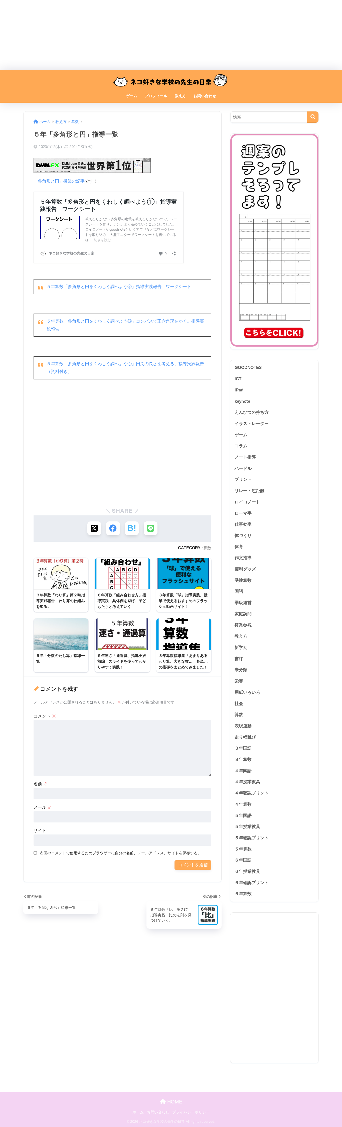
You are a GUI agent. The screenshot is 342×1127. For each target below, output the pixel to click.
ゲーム (131, 96)
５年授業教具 (247, 826)
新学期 (241, 647)
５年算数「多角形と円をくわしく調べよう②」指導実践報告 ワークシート (119, 286)
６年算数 (243, 893)
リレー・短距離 (249, 490)
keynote (242, 401)
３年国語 (243, 748)
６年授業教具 (247, 871)
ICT (238, 378)
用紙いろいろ (247, 692)
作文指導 (243, 557)
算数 (207, 547)
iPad (239, 390)
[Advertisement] (150, 35)
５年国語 (243, 815)
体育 (239, 546)
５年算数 (243, 849)
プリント (243, 479)
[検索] (312, 117)
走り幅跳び (245, 737)
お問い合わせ (205, 96)
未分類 (241, 669)
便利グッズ (245, 569)
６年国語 (243, 860)
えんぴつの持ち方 (252, 412)
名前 (41, 784)
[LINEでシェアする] (150, 528)
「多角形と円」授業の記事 (59, 181)
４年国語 (243, 770)
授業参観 (243, 625)
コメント (45, 716)
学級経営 (243, 602)
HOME (174, 1101)
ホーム (138, 1112)
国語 (239, 591)
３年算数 (243, 759)
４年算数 (243, 804)
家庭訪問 (243, 614)
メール (43, 807)
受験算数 (243, 580)
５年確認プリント (252, 837)
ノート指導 (245, 457)
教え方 (180, 96)
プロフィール (156, 96)
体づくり (243, 535)
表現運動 (243, 726)
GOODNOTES (248, 367)
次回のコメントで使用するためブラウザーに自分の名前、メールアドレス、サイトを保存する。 (120, 853)
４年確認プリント (252, 793)
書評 (239, 658)
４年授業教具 (247, 781)
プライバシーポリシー (191, 1112)
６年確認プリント (252, 882)
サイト (40, 830)
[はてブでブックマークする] (132, 528)
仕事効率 (243, 524)
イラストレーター (252, 423)
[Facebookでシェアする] (113, 528)
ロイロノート (247, 502)
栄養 (239, 681)
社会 (239, 703)
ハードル (243, 468)
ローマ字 (243, 513)
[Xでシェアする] (94, 528)
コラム (241, 446)
